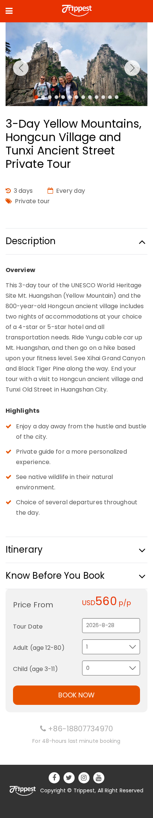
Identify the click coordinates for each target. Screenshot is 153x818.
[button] (36, 97)
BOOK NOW (76, 695)
